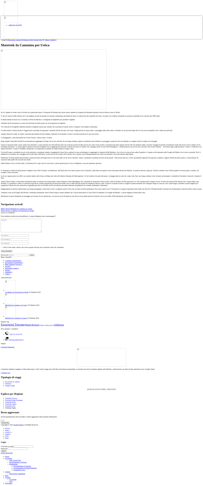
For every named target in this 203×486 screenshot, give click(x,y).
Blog (6, 476)
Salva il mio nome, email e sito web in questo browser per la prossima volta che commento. (33, 247)
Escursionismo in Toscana (18, 462)
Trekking (42, 325)
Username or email (7, 446)
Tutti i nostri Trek (15, 460)
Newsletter (8, 483)
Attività (7, 472)
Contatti (7, 477)
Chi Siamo (12, 479)
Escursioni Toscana (13, 324)
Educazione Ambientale (17, 474)
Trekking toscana (49, 325)
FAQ (11, 481)
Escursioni (8, 458)
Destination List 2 (19, 470)
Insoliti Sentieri (19, 425)
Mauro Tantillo (50, 40)
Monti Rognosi (32, 325)
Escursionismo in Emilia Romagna (25, 468)
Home (7, 456)
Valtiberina (59, 325)
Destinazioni (13, 464)
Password (4, 449)
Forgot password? (7, 453)
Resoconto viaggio (14, 40)
